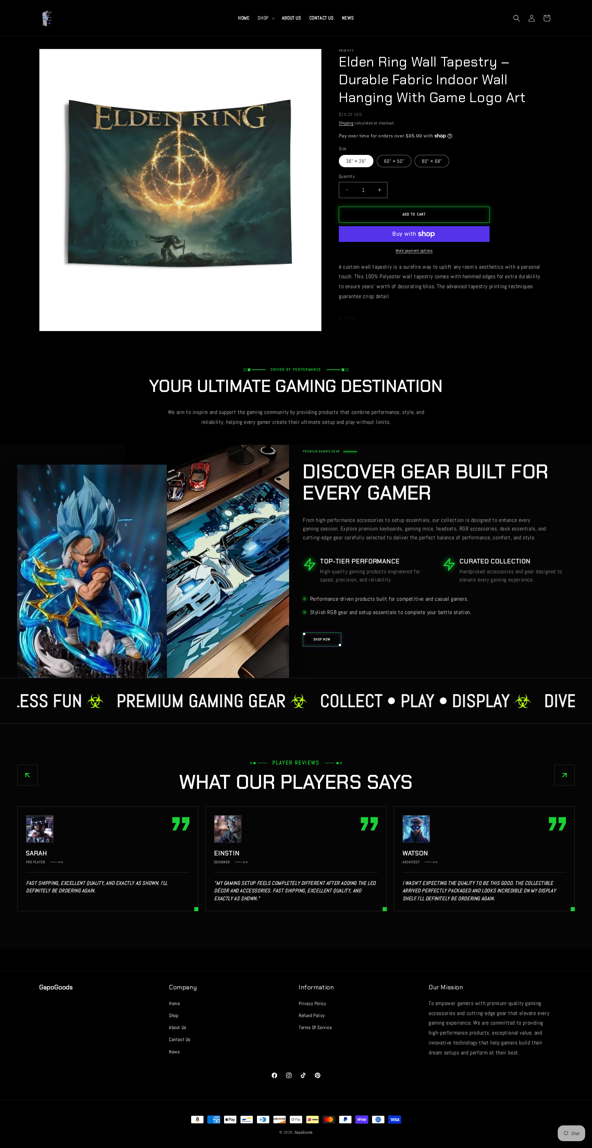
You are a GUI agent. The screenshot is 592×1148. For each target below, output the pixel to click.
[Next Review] (564, 775)
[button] (266, 18)
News (174, 1052)
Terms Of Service (315, 1027)
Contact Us (179, 1039)
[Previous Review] (27, 775)
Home (174, 1003)
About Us (177, 1027)
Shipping (346, 123)
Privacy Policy (312, 1003)
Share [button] (351, 317)
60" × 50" (394, 161)
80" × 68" (432, 161)
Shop (173, 1015)
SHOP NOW (322, 639)
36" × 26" (356, 161)
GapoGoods (304, 1132)
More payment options (414, 250)
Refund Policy (312, 1015)
